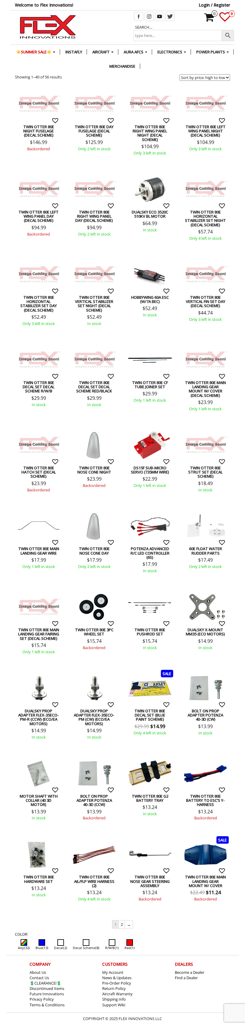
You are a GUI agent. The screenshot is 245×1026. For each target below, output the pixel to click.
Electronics (170, 52)
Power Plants (211, 52)
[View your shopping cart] (209, 19)
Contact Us (39, 977)
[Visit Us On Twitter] (170, 15)
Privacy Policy (42, 999)
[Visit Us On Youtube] (159, 15)
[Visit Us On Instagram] (149, 15)
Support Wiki (113, 1005)
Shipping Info (114, 999)
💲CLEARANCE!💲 (45, 983)
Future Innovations (47, 993)
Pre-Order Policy (116, 983)
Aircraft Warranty (117, 993)
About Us (38, 972)
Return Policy (114, 988)
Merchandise (122, 66)
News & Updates (116, 977)
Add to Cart (24, 89)
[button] (56, 120)
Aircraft (101, 52)
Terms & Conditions (47, 1005)
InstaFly (73, 52)
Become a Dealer (189, 972)
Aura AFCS (134, 52)
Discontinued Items (47, 988)
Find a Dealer (186, 977)
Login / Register (214, 5)
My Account (112, 972)
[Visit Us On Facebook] (138, 15)
